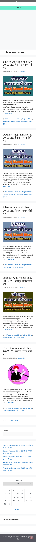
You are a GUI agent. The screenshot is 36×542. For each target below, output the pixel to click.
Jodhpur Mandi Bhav (9, 337)
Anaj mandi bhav (27, 119)
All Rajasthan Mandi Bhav (13, 119)
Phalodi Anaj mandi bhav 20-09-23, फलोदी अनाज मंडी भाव (17, 351)
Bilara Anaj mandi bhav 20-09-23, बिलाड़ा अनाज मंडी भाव (17, 210)
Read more (8, 113)
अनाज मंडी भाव (19, 267)
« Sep (17, 509)
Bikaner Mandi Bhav (9, 121)
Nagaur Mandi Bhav (22, 194)
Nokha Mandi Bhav (22, 121)
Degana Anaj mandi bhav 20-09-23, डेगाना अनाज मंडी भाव (17, 137)
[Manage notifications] (31, 537)
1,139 (11, 421)
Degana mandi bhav (9, 194)
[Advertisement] (18, 29)
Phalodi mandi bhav (9, 411)
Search (5, 431)
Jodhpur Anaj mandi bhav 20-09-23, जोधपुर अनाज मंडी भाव (17, 281)
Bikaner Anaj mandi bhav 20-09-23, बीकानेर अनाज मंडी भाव (17, 64)
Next (17, 421)
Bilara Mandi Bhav (8, 267)
